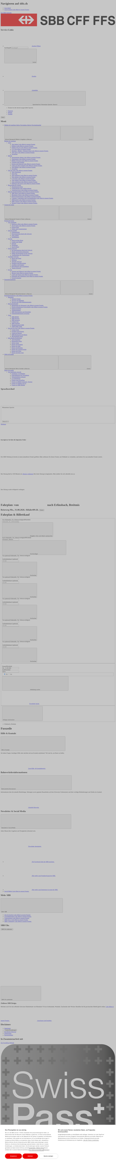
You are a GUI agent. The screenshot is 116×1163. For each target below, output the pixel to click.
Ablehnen (30, 1156)
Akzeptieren (13, 1156)
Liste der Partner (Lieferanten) (91, 1140)
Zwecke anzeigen (48, 1156)
